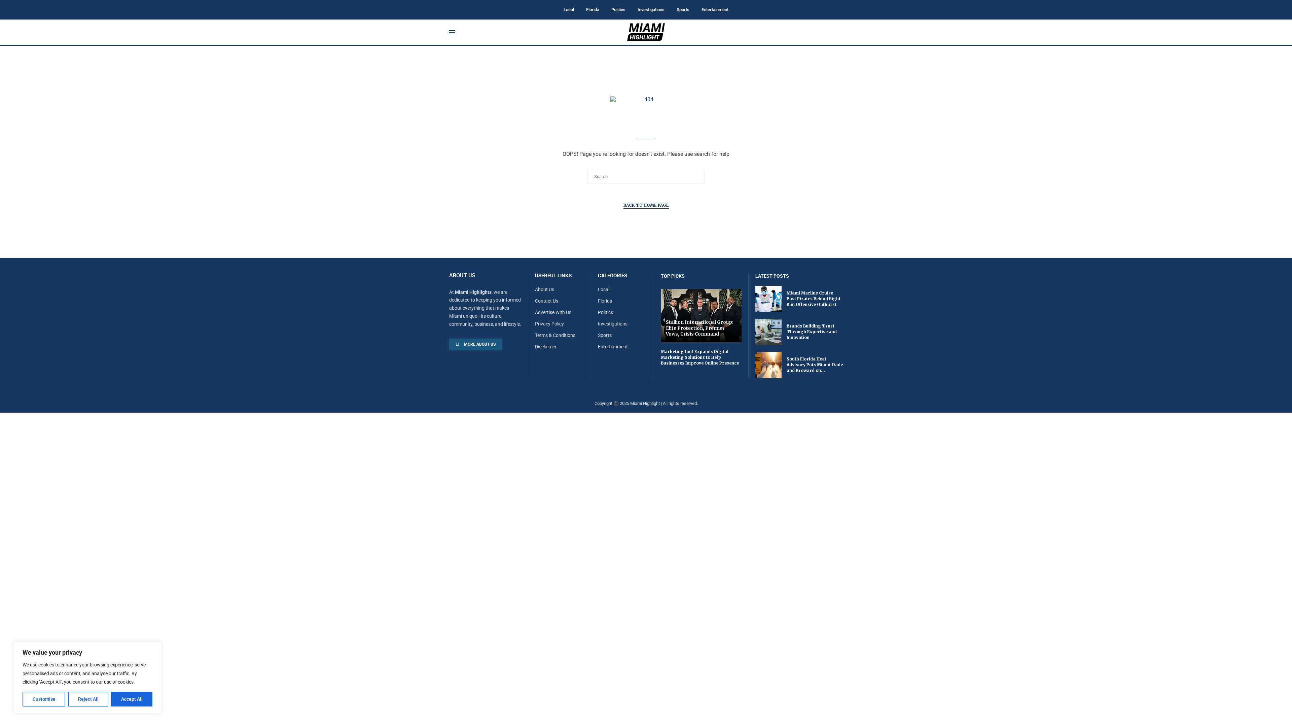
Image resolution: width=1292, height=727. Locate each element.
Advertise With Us (553, 312)
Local (569, 9)
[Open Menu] (452, 32)
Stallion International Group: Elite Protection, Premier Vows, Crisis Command (699, 328)
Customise (44, 699)
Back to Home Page (646, 205)
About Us (544, 289)
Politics (618, 9)
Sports (683, 9)
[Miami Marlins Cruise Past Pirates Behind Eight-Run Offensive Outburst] (768, 299)
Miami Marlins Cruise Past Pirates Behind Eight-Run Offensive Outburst (814, 298)
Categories (612, 275)
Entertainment (715, 9)
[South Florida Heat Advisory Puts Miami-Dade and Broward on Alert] (768, 365)
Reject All (88, 699)
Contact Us (546, 301)
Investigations (651, 9)
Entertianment (613, 346)
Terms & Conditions (555, 335)
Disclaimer (546, 346)
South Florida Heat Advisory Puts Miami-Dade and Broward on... (815, 364)
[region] (87, 678)
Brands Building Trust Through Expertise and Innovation (812, 331)
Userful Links (553, 275)
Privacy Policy (549, 323)
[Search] (839, 32)
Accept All (132, 699)
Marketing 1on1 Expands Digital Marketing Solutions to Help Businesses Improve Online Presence (700, 357)
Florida (592, 9)
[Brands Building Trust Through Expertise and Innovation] (768, 332)
